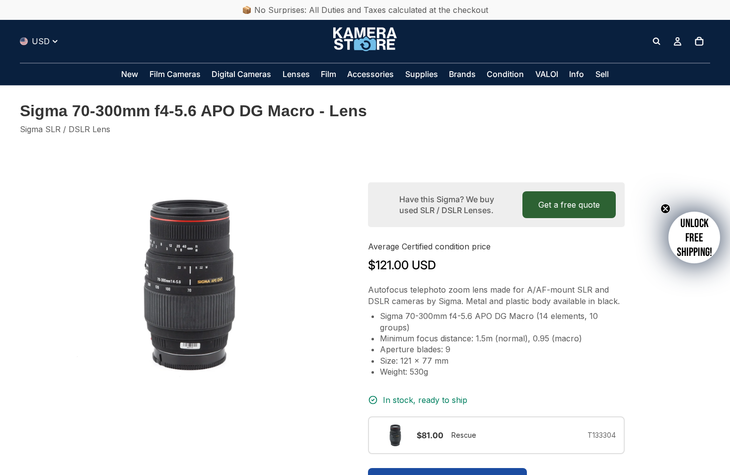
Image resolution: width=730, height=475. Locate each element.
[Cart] (699, 41)
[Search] (656, 41)
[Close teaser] (665, 209)
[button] (694, 237)
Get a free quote (569, 205)
